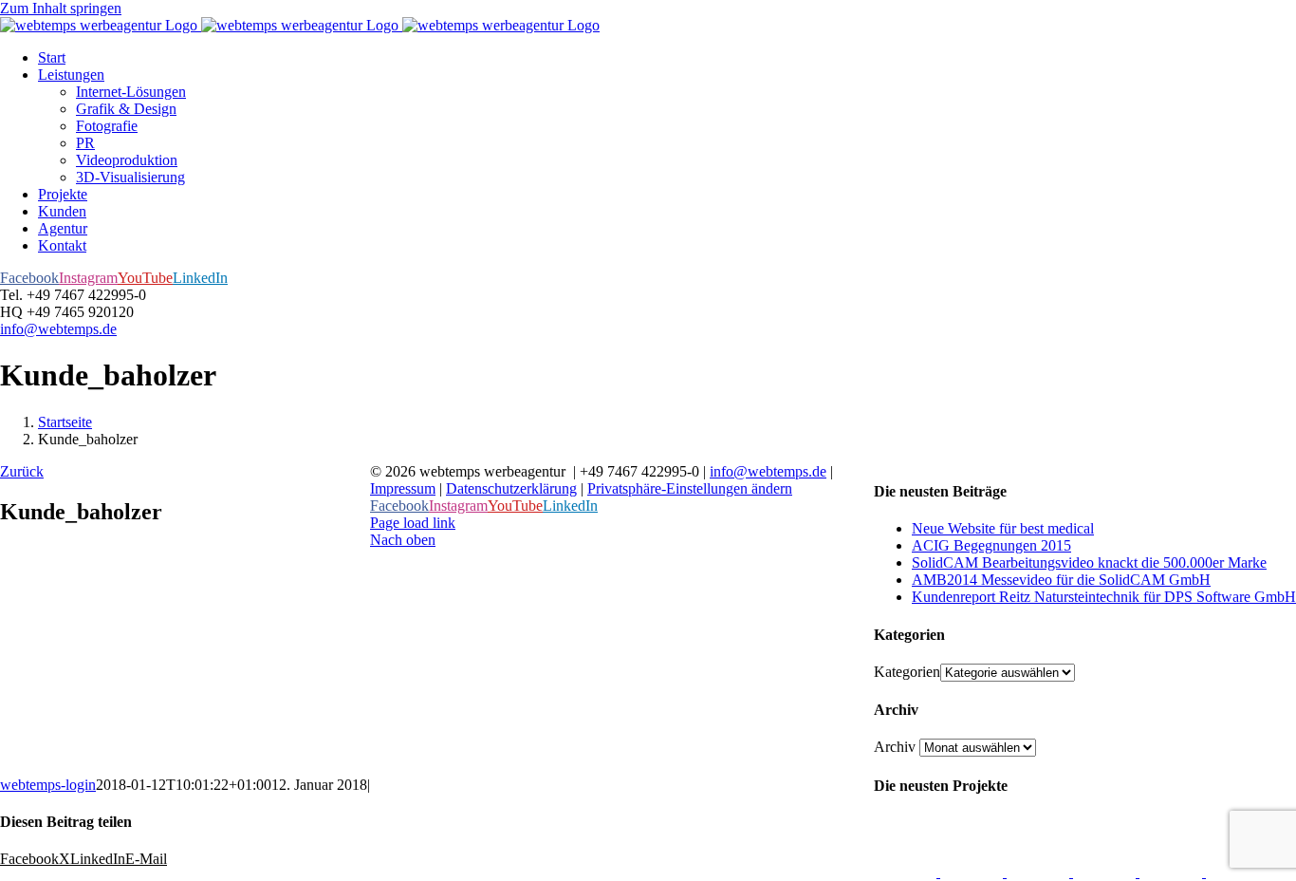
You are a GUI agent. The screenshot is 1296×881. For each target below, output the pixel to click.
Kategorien (907, 672)
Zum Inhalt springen (60, 8)
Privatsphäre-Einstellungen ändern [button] (689, 488)
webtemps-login (48, 785)
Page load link (412, 523)
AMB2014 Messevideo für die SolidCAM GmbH (1061, 580)
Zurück (22, 471)
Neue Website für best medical (1003, 528)
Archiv (895, 747)
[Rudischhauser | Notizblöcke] (1040, 872)
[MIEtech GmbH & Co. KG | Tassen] (1172, 872)
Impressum (402, 488)
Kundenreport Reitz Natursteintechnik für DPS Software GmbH (1104, 597)
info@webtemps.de (58, 329)
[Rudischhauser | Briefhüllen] (973, 872)
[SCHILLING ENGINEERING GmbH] (907, 872)
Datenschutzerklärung (511, 488)
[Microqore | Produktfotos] (1237, 872)
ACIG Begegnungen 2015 (991, 545)
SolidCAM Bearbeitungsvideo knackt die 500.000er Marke (1089, 562)
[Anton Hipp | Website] (1106, 872)
